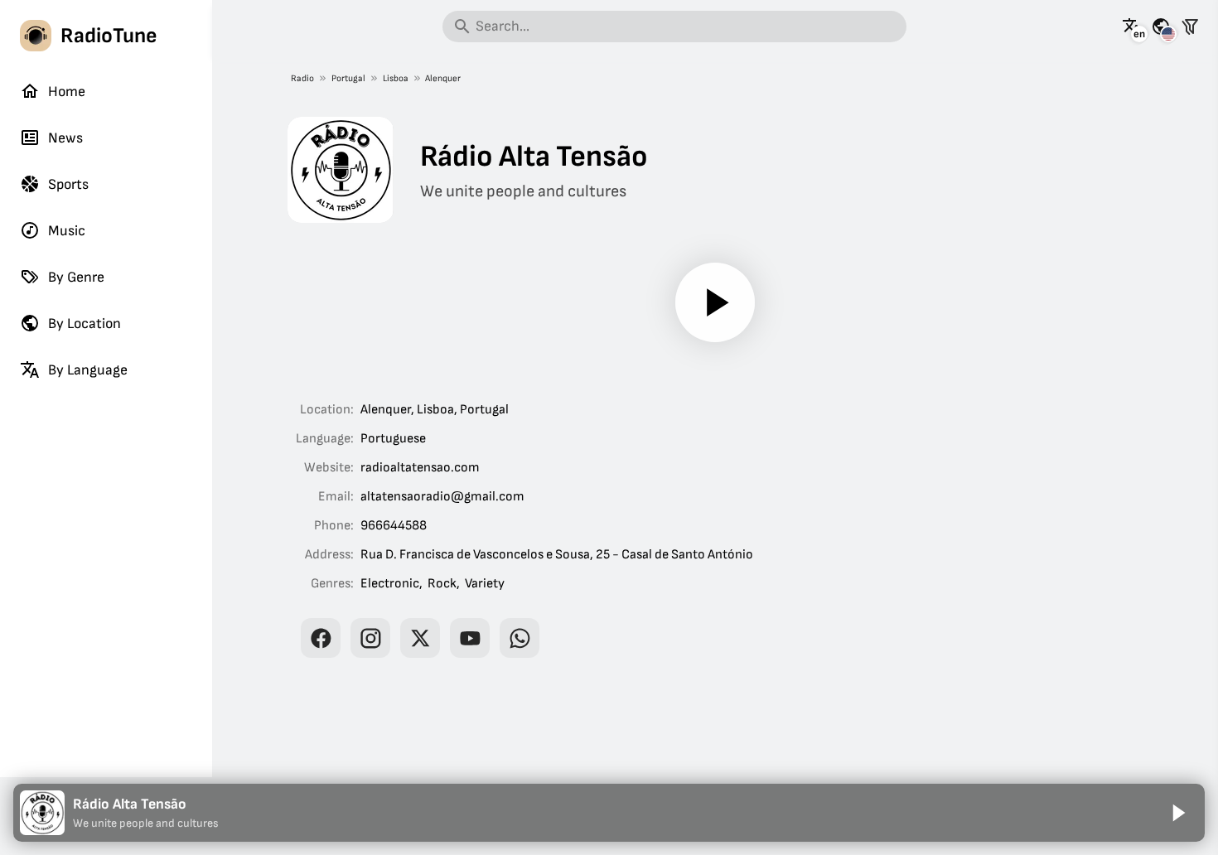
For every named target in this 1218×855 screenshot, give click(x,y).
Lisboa (395, 78)
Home (66, 91)
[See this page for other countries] (1161, 26)
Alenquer (443, 78)
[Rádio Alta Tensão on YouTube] (470, 638)
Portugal (348, 78)
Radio (302, 78)
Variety (485, 584)
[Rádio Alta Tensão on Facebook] (321, 638)
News (65, 138)
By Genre (76, 277)
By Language (88, 370)
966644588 (393, 526)
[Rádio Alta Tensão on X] (420, 638)
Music (66, 230)
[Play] (715, 302)
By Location (84, 323)
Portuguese (393, 439)
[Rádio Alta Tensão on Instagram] (370, 638)
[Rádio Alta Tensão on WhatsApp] (519, 638)
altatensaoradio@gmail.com (442, 497)
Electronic (389, 584)
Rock (442, 584)
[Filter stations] (1190, 26)
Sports (68, 184)
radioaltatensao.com (420, 468)
